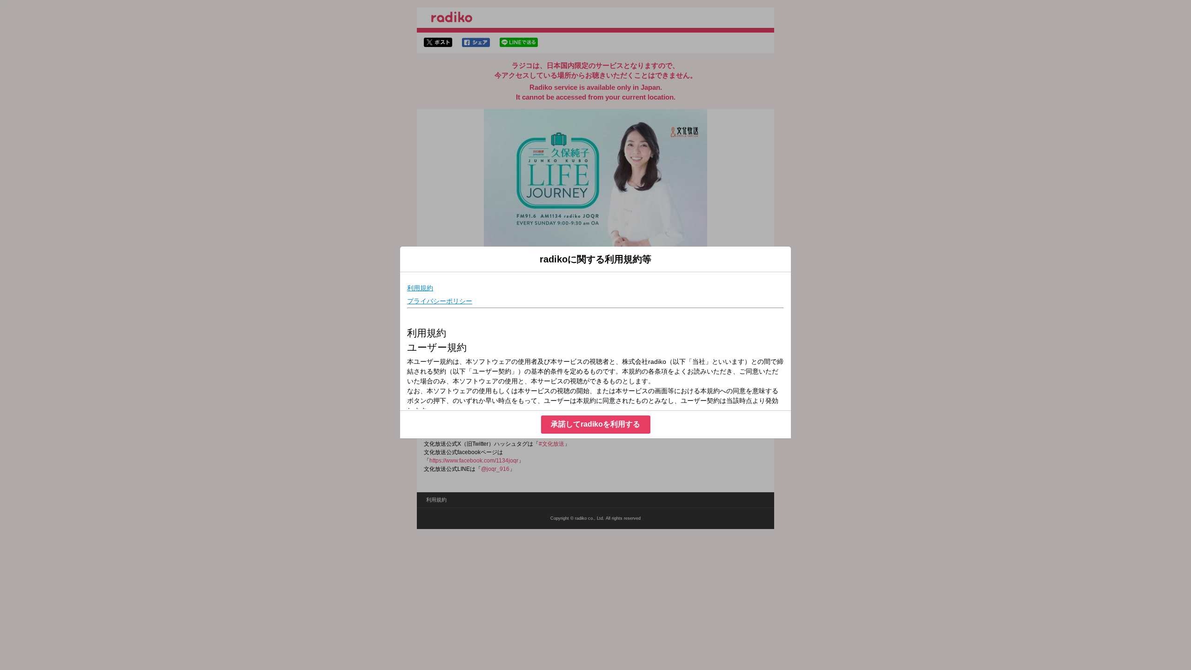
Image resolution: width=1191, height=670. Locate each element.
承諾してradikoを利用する (595, 424)
